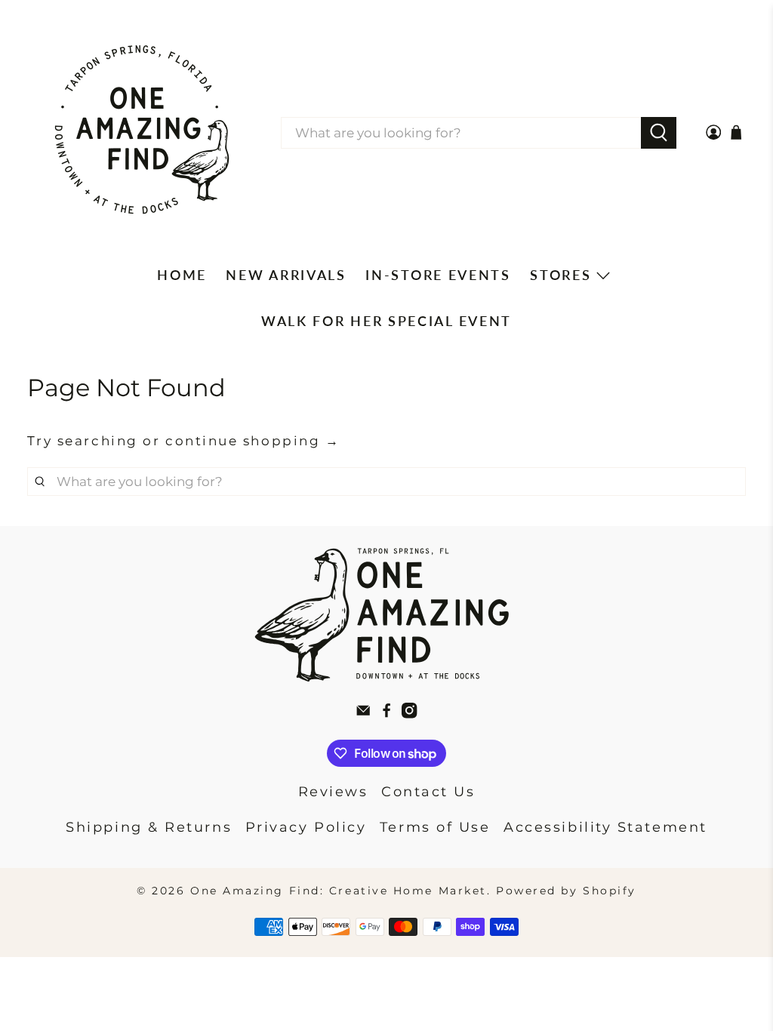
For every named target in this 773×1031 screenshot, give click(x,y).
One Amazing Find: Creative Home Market (338, 890)
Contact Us (428, 791)
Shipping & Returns (149, 827)
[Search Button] (658, 133)
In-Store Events (438, 274)
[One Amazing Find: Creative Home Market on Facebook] (386, 714)
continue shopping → (252, 440)
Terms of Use (435, 827)
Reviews (333, 791)
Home (182, 274)
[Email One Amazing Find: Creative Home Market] (363, 714)
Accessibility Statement (605, 827)
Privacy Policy (306, 827)
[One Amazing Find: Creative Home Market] (142, 133)
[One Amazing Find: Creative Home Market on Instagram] (409, 714)
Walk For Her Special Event (386, 320)
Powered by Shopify (566, 890)
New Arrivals (286, 274)
